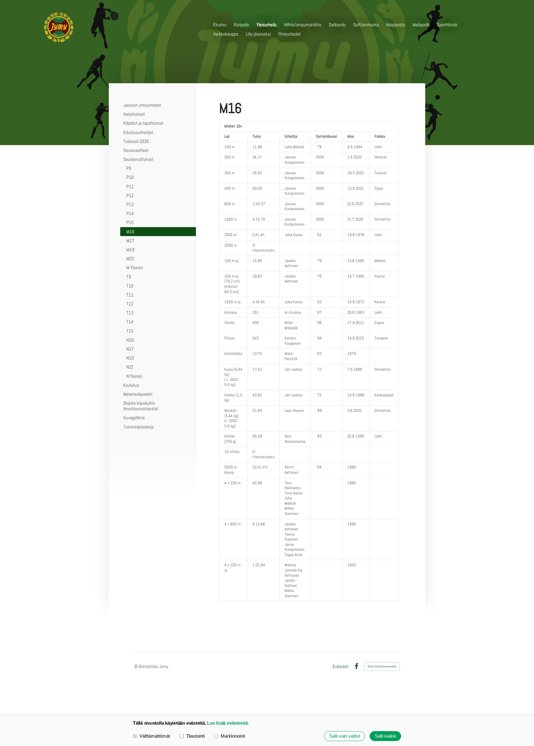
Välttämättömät (154, 736)
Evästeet (341, 666)
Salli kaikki (385, 736)
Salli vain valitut (344, 736)
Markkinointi (233, 736)
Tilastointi (195, 736)
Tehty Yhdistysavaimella (381, 666)
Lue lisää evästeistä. (228, 723)
